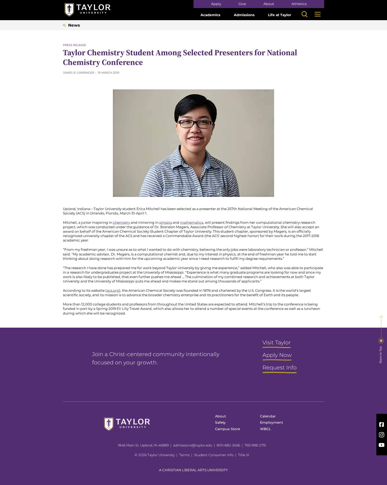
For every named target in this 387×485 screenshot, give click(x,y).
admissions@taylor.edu (192, 445)
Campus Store (227, 429)
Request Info (279, 368)
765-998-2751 (255, 445)
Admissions (244, 15)
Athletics (299, 4)
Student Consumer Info (214, 455)
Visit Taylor (276, 343)
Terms (184, 455)
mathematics (191, 223)
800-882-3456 (228, 445)
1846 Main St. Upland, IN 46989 (143, 445)
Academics (210, 15)
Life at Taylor (279, 15)
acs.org (113, 290)
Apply (216, 4)
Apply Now (277, 355)
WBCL (265, 429)
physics (165, 223)
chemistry (121, 223)
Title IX (243, 455)
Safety (220, 422)
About (268, 4)
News (74, 25)
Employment (271, 422)
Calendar (268, 416)
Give (242, 4)
